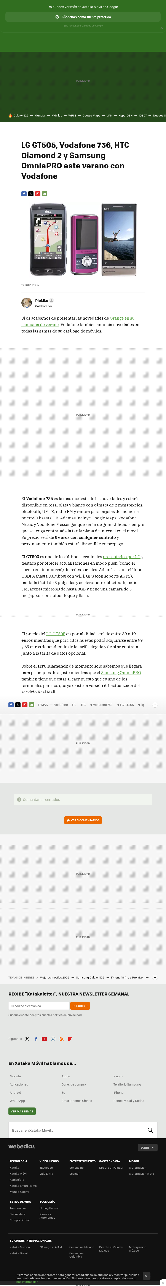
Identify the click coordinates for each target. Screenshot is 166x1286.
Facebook (24, 193)
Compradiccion (20, 1220)
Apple (66, 1076)
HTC (83, 704)
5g (63, 1092)
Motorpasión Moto (141, 1173)
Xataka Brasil (18, 1253)
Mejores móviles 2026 (55, 977)
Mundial (40, 115)
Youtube (44, 1038)
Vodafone (61, 704)
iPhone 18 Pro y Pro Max (127, 977)
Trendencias (18, 1208)
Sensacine (76, 1167)
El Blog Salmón (49, 1208)
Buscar (150, 1130)
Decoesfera (18, 1214)
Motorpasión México (137, 1248)
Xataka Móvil (18, 1173)
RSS (61, 1038)
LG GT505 (55, 633)
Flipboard (37, 193)
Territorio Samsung (127, 1084)
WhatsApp (17, 1100)
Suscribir (80, 1006)
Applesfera (17, 1179)
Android (15, 1092)
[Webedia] (21, 1146)
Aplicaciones (19, 1084)
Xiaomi (118, 1076)
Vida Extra (46, 1173)
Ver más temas (22, 1111)
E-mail (44, 193)
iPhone (118, 1092)
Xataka (14, 1167)
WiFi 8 (72, 115)
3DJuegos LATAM (51, 1247)
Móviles (57, 115)
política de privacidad (67, 1015)
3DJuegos (46, 1167)
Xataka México (20, 1247)
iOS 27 (143, 115)
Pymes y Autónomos (47, 1215)
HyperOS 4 (126, 115)
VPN (109, 115)
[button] (44, 300)
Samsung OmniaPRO (121, 672)
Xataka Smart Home (23, 1185)
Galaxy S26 (21, 115)
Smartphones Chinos (77, 1100)
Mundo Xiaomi (19, 1192)
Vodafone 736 (103, 704)
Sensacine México (81, 1247)
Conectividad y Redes (128, 1100)
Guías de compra (74, 1084)
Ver (85, 820)
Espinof (74, 1173)
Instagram (52, 1038)
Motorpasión (137, 1167)
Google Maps (91, 115)
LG (74, 704)
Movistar (16, 1076)
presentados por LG (121, 556)
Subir (144, 1147)
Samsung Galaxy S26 (90, 977)
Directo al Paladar (111, 1167)
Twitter (31, 193)
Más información (27, 1282)
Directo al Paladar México (111, 1248)
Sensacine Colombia (76, 1254)
